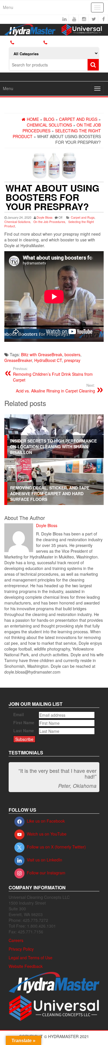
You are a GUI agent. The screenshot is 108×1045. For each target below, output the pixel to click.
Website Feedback (26, 966)
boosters (72, 354)
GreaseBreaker (18, 360)
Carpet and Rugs (82, 217)
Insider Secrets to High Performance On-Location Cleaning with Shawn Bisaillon (53, 446)
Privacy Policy (21, 949)
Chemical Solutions (17, 222)
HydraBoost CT (48, 360)
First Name (23, 722)
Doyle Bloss (44, 217)
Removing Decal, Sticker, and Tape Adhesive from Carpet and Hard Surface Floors (49, 493)
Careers (16, 940)
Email (18, 714)
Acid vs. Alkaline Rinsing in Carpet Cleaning (55, 388)
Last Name (23, 730)
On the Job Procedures (49, 222)
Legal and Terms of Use (30, 957)
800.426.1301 (28, 42)
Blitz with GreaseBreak (41, 354)
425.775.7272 (59, 42)
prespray (72, 360)
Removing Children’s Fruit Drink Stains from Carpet (53, 374)
